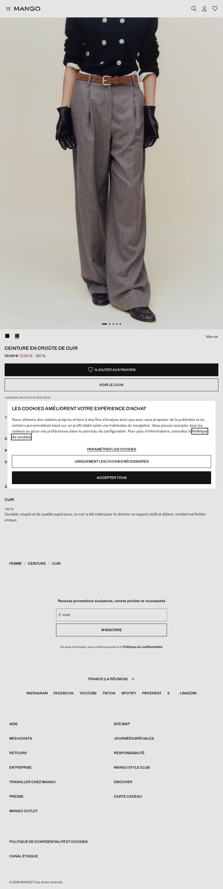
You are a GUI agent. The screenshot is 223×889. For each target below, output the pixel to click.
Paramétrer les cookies (111, 449)
